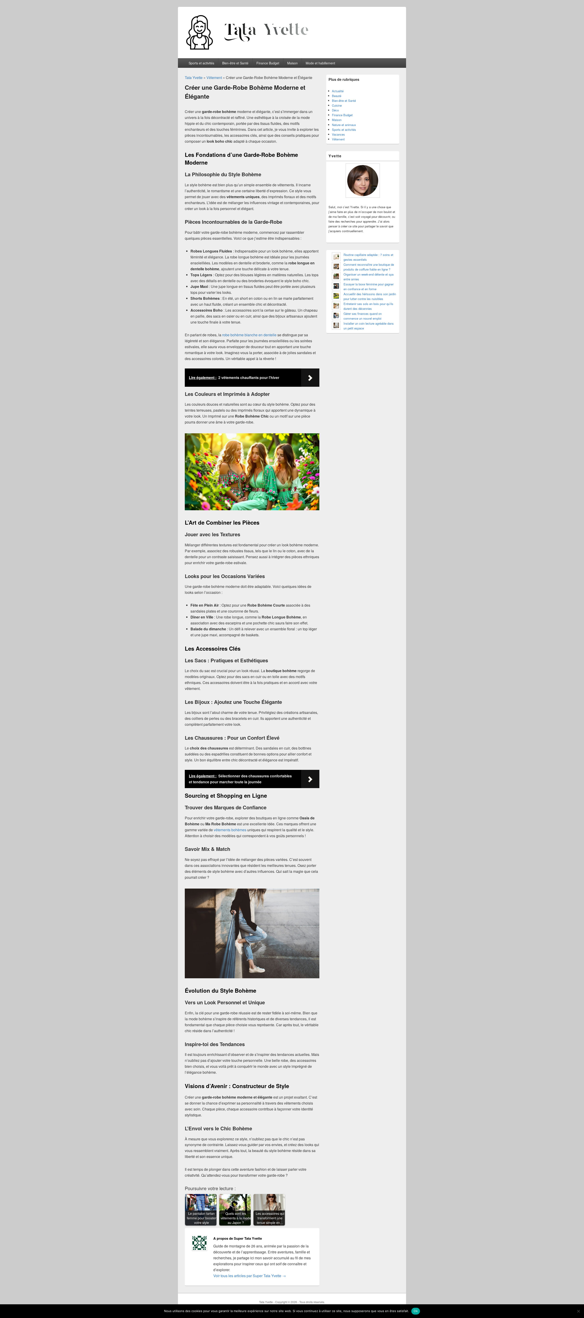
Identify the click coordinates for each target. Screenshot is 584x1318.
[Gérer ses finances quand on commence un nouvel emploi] (336, 316)
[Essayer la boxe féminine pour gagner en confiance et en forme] (336, 287)
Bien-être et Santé (235, 63)
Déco (335, 110)
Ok (416, 1311)
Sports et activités (201, 63)
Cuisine (337, 105)
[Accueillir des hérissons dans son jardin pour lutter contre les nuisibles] (336, 296)
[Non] (578, 1311)
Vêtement (214, 77)
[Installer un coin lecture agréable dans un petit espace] (336, 326)
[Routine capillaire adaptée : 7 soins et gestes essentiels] (336, 257)
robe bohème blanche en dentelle (249, 334)
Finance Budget (267, 63)
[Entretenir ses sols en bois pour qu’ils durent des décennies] (336, 306)
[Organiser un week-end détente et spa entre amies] (336, 277)
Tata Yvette (194, 77)
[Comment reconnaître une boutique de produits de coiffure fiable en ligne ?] (336, 267)
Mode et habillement (320, 63)
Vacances (338, 134)
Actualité (338, 91)
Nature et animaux (344, 125)
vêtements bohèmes (230, 829)
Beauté (336, 96)
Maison (292, 63)
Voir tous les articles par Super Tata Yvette (249, 1275)
